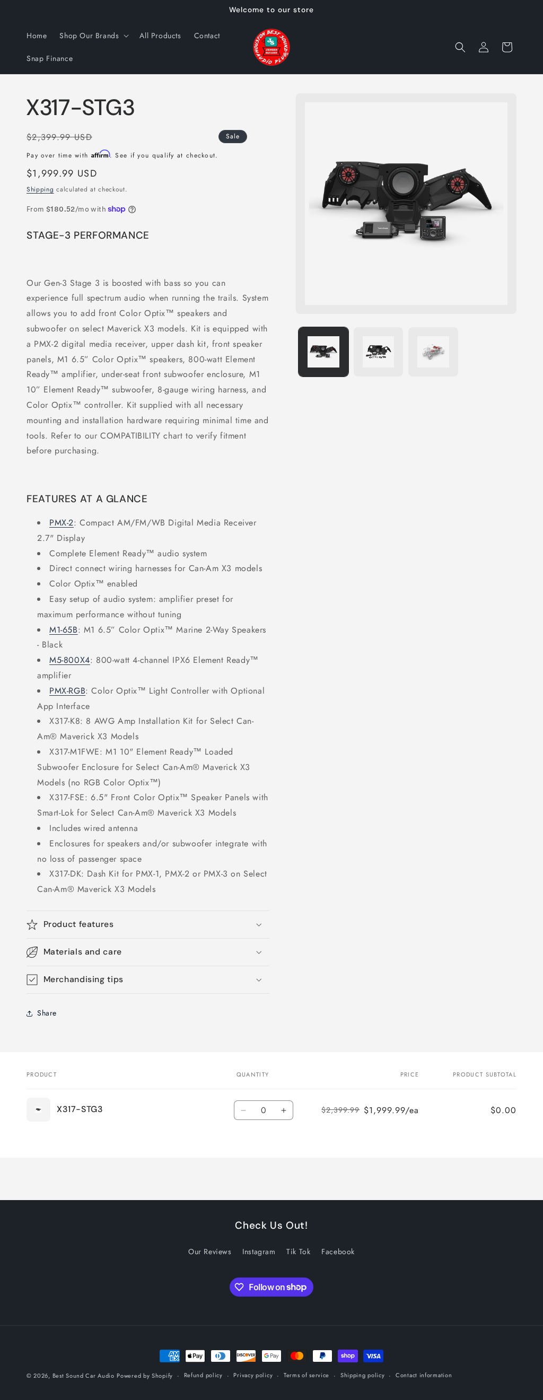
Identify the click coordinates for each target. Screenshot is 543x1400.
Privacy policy (253, 1375)
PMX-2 (61, 523)
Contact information (424, 1375)
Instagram (258, 1251)
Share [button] (47, 1013)
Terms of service (306, 1375)
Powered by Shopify (145, 1375)
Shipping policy (362, 1375)
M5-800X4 (69, 660)
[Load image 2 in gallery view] (378, 352)
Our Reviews (210, 1251)
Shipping (40, 189)
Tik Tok (298, 1251)
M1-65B (63, 630)
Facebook (338, 1251)
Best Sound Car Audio (83, 1375)
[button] (93, 35)
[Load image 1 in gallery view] (323, 352)
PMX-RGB (67, 691)
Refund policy (203, 1375)
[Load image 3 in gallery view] (433, 352)
